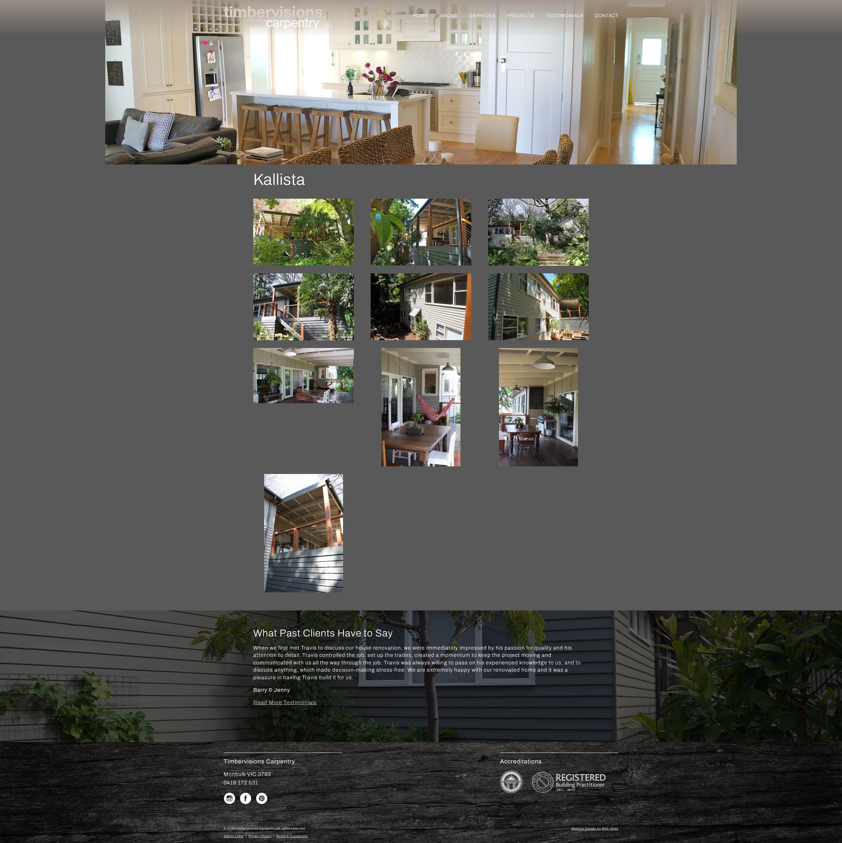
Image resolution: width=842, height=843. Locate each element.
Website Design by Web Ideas (594, 828)
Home (421, 15)
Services (482, 15)
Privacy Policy (260, 836)
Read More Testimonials (285, 702)
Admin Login (234, 836)
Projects (520, 15)
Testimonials (564, 15)
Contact (606, 15)
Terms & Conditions (292, 836)
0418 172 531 (241, 782)
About (449, 15)
